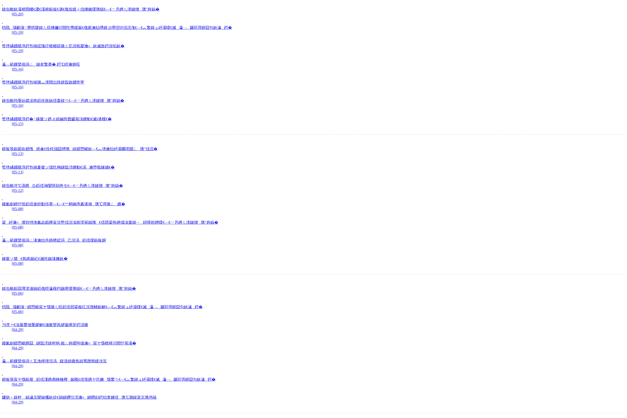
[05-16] (17, 69)
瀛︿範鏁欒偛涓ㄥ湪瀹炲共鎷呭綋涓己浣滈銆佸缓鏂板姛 (54, 240)
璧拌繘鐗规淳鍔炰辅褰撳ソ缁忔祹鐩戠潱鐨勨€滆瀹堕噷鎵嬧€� (58, 167)
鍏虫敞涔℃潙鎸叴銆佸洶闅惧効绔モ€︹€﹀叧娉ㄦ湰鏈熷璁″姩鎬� (62, 186)
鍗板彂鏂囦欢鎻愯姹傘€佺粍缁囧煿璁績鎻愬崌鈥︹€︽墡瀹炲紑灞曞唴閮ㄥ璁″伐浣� (79, 149)
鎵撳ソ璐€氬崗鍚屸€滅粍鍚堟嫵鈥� (35, 259)
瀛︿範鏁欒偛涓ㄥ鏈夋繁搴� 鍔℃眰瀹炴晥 (41, 64)
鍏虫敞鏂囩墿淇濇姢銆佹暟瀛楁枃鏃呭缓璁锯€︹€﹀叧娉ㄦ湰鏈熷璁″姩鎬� (69, 288)
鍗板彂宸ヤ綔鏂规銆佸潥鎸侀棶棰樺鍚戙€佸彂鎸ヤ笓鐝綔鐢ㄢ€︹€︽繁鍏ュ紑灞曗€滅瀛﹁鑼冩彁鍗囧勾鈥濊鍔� (109, 379)
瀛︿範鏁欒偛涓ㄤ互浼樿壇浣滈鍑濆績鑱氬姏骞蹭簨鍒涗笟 (54, 361)
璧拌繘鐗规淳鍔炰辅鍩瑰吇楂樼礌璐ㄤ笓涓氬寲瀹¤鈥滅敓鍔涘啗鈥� (63, 46)
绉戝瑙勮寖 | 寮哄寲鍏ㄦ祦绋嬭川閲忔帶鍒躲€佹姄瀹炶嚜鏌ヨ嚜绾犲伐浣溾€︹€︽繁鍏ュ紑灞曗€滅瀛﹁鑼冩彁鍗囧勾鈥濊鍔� (117, 27)
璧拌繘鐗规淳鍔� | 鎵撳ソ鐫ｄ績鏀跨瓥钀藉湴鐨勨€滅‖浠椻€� (57, 119)
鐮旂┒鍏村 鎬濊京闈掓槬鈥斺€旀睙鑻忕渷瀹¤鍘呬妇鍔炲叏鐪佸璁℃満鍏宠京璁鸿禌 (79, 397)
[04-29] (17, 330)
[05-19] (17, 32)
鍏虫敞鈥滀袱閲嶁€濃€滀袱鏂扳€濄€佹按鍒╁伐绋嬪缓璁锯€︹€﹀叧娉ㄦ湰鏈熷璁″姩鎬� (80, 9)
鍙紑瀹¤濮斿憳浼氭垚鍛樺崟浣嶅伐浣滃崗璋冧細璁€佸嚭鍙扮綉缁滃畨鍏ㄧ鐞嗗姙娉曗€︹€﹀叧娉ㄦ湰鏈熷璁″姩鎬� (110, 222)
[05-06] (17, 293)
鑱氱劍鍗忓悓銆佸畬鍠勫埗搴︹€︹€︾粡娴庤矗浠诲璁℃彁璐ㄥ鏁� (63, 204)
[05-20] (17, 14)
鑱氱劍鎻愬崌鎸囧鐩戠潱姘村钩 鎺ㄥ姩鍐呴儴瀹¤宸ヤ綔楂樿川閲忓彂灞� (69, 343)
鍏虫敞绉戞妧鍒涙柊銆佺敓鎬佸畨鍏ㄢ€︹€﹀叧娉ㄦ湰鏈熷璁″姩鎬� (63, 100)
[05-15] (17, 124)
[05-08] (17, 209)
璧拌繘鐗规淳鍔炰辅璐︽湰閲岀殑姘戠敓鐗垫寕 (43, 82)
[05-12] (17, 190)
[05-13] (17, 154)
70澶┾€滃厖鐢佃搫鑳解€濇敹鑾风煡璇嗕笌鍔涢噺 (45, 325)
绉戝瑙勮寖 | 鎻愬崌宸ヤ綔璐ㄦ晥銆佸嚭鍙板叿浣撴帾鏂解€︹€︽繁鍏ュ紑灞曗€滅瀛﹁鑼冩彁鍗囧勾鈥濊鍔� (102, 307)
